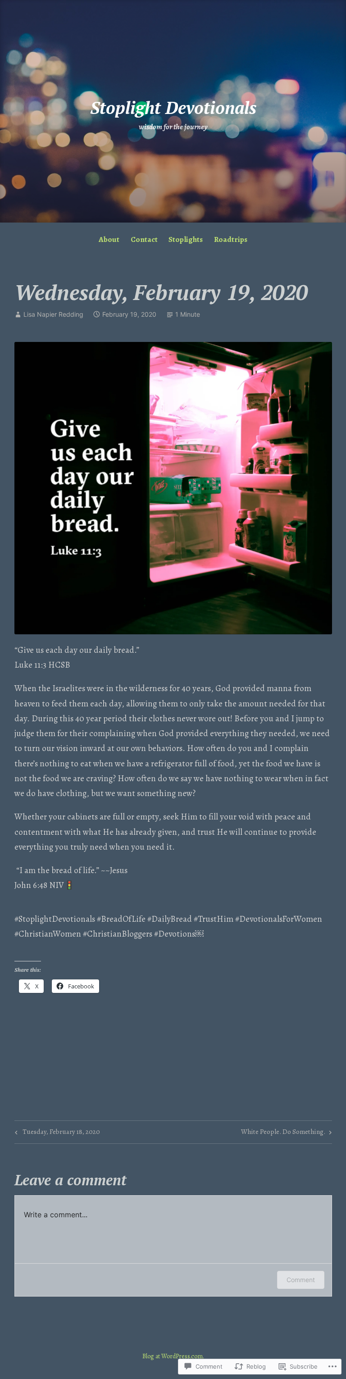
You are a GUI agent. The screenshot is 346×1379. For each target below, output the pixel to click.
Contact (144, 239)
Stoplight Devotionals (173, 107)
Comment (301, 1279)
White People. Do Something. (283, 1133)
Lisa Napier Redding (53, 314)
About (109, 239)
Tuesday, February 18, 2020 (56, 1133)
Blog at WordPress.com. (173, 1356)
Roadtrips (230, 239)
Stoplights (185, 239)
